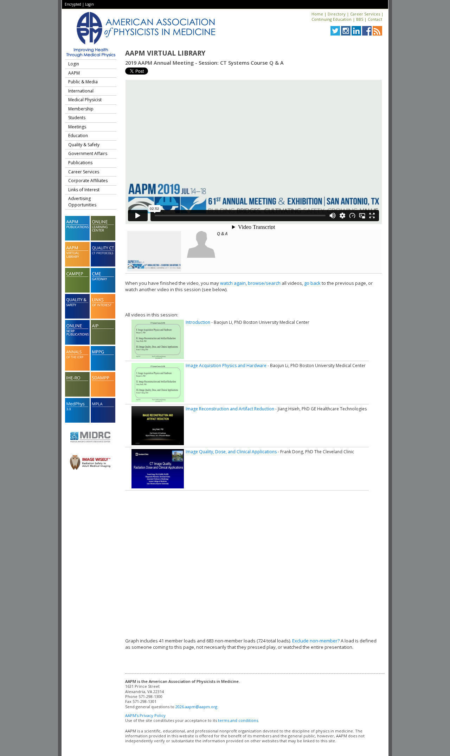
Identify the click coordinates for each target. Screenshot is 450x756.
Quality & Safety (83, 145)
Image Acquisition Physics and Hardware (226, 366)
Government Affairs (87, 153)
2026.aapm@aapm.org (196, 706)
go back (312, 283)
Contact (375, 19)
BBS (359, 19)
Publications (80, 163)
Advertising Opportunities (82, 202)
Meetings (77, 127)
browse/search (264, 283)
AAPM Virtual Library (165, 53)
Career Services (365, 14)
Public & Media (83, 82)
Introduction (198, 322)
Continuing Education (331, 19)
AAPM (74, 73)
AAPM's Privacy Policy (145, 715)
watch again (233, 283)
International (81, 91)
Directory (337, 14)
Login (89, 4)
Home (317, 14)
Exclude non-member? (316, 641)
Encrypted (73, 4)
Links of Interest (83, 190)
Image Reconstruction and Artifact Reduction (230, 409)
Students (76, 118)
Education (78, 136)
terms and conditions (238, 720)
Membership (81, 109)
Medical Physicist (85, 100)
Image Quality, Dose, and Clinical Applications (231, 452)
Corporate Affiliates (88, 181)
